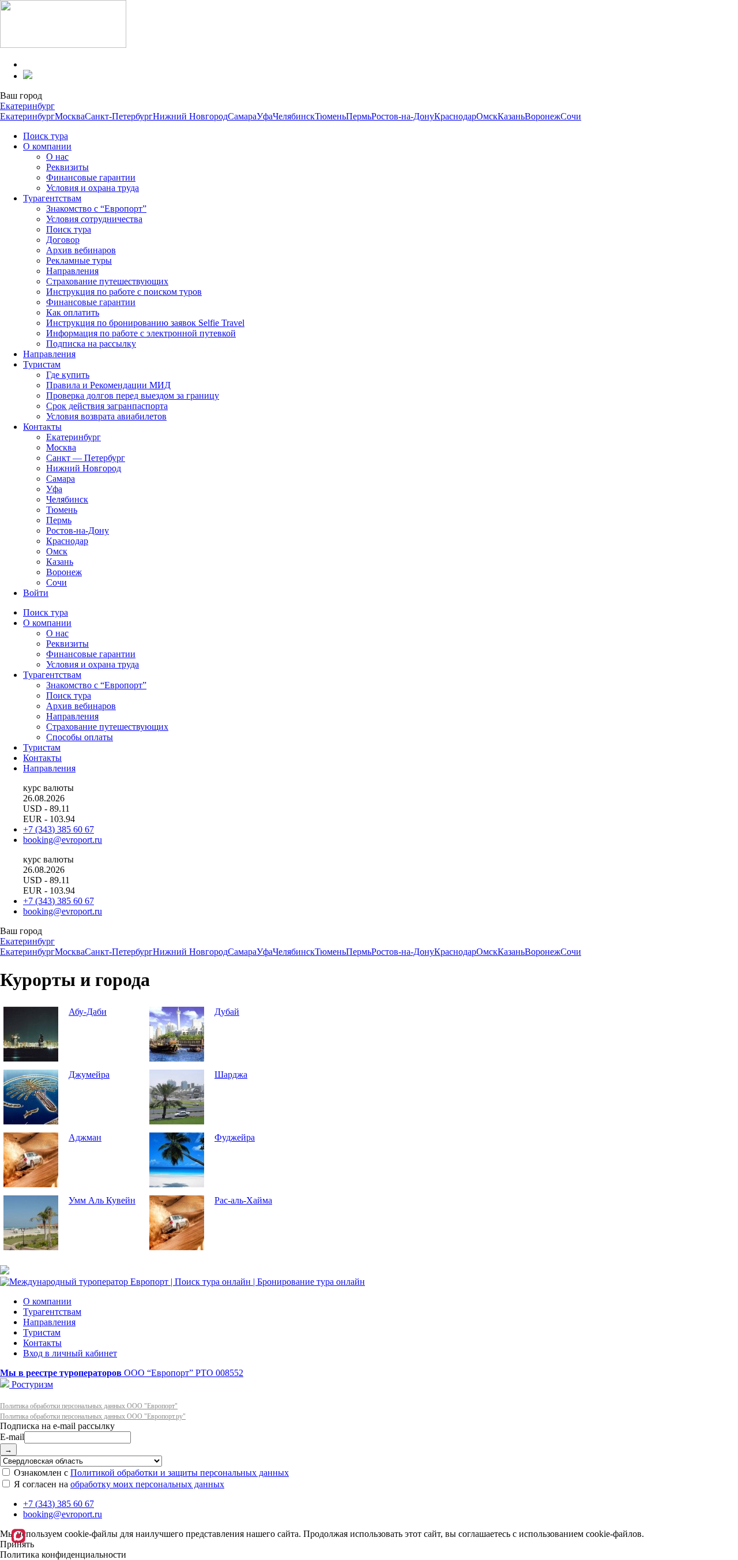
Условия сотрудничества (94, 219)
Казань (511, 116)
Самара (242, 116)
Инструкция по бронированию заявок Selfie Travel (145, 323)
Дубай (226, 1012)
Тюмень (330, 116)
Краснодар (455, 116)
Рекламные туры (79, 260)
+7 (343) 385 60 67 (58, 829)
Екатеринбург (27, 106)
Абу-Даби (88, 1012)
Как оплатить (72, 312)
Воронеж (542, 116)
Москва (70, 116)
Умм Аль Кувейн (102, 1200)
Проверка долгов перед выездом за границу (132, 395)
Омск (487, 116)
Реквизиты (67, 167)
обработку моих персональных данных (147, 1484)
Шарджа (230, 1074)
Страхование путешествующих (107, 281)
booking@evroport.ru (62, 840)
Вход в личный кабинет (70, 1353)
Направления (72, 271)
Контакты (42, 427)
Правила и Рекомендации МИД (108, 385)
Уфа (265, 116)
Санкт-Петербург (119, 116)
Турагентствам (52, 198)
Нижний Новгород (190, 116)
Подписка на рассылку (91, 343)
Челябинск (294, 116)
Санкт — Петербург (85, 458)
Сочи (570, 116)
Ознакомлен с (150, 1472)
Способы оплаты (79, 737)
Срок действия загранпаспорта (107, 406)
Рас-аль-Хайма (243, 1200)
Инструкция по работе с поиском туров (124, 292)
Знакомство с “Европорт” (96, 208)
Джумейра (89, 1074)
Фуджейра (234, 1137)
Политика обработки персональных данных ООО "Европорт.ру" (93, 1416)
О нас (57, 157)
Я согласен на (118, 1484)
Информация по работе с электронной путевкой (141, 333)
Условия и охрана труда (92, 188)
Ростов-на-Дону (402, 116)
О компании (47, 146)
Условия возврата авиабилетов (106, 416)
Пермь (358, 116)
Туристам (42, 364)
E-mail (12, 1437)
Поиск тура (45, 136)
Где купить (67, 375)
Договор (63, 240)
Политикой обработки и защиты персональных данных (179, 1472)
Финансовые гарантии (90, 177)
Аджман (85, 1137)
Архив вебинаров (81, 250)
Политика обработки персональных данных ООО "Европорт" (89, 1406)
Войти (35, 593)
